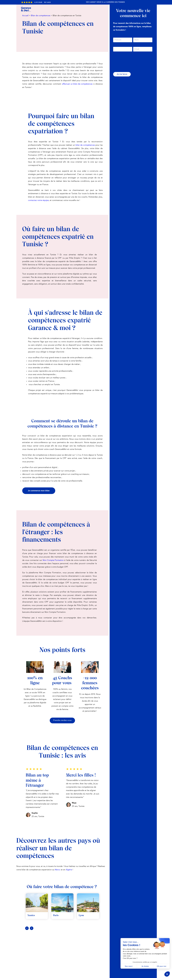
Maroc (57, 870)
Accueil (25, 16)
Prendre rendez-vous (62, 720)
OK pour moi (161, 966)
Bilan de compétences (40, 16)
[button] (167, 974)
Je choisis (145, 966)
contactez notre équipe (38, 200)
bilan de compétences (85, 145)
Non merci (128, 966)
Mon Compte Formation (53, 560)
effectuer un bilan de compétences (77, 84)
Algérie (69, 870)
